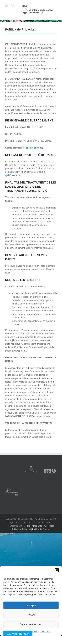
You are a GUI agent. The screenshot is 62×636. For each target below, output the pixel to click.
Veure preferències (31, 624)
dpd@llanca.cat (13, 175)
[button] (57, 570)
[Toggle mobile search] (13, 5)
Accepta (31, 605)
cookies (35, 631)
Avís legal (48, 526)
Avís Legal (45, 631)
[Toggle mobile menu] (7, 5)
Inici (28, 526)
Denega (31, 614)
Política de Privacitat (21, 529)
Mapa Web (37, 526)
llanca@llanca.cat (34, 147)
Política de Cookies (41, 529)
